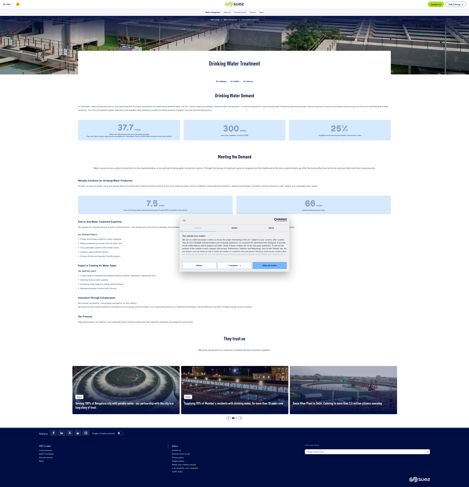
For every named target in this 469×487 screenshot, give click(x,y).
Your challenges (221, 81)
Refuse (199, 265)
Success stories (46, 457)
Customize (233, 265)
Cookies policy (178, 461)
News (41, 461)
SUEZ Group (454, 4)
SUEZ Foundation (46, 453)
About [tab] (271, 228)
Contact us (436, 4)
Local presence (45, 450)
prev (229, 418)
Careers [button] (253, 12)
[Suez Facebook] (53, 433)
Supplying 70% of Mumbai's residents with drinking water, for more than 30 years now (233, 403)
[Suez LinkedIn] (61, 433)
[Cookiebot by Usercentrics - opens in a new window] (276, 220)
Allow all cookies (269, 265)
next (240, 418)
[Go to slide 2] (236, 418)
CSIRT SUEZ (177, 471)
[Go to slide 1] (233, 418)
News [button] (261, 12)
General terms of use (181, 453)
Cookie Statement (224, 257)
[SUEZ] (419, 480)
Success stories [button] (240, 12)
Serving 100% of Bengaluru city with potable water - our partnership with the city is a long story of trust (124, 405)
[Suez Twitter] (69, 433)
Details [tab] (235, 228)
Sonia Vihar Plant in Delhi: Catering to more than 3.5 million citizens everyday (337, 403)
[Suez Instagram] (86, 433)
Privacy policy (178, 457)
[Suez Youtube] (77, 433)
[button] (234, 4)
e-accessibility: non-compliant (185, 468)
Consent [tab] (198, 228)
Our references (248, 81)
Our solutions (235, 81)
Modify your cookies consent (184, 464)
